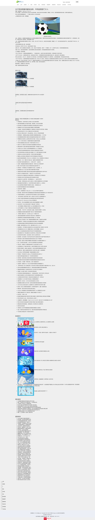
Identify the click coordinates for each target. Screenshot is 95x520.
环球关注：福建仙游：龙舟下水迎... (24, 427)
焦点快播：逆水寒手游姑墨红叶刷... (24, 419)
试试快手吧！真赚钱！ (22, 188)
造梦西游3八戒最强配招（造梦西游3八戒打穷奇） (44, 379)
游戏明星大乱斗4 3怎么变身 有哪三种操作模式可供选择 (28, 169)
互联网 (25, 4)
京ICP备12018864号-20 (47, 514)
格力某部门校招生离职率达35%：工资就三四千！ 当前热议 (29, 162)
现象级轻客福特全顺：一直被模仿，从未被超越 (24, 78)
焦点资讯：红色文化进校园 (23, 429)
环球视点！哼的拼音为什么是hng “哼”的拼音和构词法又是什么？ (30, 254)
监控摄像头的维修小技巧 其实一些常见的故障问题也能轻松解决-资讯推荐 (32, 282)
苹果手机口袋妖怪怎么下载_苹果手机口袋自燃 (43, 369)
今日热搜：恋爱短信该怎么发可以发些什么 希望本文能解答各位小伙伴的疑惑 (33, 181)
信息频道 (64, 4)
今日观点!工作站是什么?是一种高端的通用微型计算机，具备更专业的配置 (32, 219)
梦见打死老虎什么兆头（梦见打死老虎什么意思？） (28, 298)
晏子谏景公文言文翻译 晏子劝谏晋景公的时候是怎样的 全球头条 (30, 125)
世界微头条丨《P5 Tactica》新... (24, 436)
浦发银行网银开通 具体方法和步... (24, 447)
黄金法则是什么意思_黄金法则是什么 (40, 327)
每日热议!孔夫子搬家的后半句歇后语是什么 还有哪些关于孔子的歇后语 (31, 175)
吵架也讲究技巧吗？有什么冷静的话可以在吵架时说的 (28, 131)
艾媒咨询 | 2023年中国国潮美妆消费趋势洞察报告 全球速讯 (29, 307)
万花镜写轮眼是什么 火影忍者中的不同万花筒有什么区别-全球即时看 (31, 194)
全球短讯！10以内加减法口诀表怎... (25, 468)
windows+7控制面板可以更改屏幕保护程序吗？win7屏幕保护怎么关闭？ (32, 290)
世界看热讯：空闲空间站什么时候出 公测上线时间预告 (28, 121)
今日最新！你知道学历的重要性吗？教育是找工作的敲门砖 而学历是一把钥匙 (33, 129)
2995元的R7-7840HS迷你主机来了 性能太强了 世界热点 (29, 204)
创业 (39, 4)
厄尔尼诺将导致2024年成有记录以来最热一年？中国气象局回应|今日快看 (32, 152)
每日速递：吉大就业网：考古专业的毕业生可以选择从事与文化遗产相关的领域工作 (34, 236)
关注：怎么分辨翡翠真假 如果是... (24, 442)
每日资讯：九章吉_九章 (22, 294)
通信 (31, 4)
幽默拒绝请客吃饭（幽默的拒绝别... (24, 428)
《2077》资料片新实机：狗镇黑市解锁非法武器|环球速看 (29, 140)
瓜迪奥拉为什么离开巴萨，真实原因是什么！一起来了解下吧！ (30, 179)
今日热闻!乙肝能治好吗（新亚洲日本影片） (26, 311)
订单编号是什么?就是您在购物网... (24, 477)
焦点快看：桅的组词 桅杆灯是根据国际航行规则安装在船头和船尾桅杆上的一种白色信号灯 (35, 192)
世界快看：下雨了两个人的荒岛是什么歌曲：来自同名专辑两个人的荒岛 (32, 210)
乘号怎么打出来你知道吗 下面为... (24, 469)
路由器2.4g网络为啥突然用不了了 (40, 391)
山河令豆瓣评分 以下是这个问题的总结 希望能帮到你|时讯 (29, 208)
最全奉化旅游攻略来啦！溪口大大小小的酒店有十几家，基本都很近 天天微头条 (33, 158)
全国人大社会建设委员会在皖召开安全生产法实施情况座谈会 (29, 231)
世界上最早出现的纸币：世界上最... (24, 448)
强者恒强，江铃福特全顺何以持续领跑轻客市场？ (25, 110)
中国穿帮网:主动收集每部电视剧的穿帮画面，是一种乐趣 (29, 217)
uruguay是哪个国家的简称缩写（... (24, 418)
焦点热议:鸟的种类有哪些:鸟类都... (24, 463)
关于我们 (51, 513)
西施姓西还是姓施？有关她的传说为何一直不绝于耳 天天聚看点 (30, 269)
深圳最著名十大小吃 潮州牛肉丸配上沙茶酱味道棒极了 (28, 279)
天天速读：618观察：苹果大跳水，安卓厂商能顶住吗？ (28, 261)
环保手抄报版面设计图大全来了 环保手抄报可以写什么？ (29, 142)
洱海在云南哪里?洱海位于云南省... (24, 456)
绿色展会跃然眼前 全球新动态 (23, 466)
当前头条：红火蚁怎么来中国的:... (24, 478)
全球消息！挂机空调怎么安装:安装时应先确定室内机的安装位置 (30, 257)
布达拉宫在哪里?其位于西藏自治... (24, 461)
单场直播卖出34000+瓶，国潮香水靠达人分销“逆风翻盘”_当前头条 (31, 229)
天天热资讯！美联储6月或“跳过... (24, 425)
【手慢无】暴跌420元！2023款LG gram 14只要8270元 (28, 213)
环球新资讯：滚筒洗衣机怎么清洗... (24, 462)
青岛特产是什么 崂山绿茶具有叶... (24, 476)
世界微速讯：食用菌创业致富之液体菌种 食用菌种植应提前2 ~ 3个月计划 (32, 135)
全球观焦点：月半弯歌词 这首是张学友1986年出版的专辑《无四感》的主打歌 (33, 227)
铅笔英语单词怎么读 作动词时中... (24, 474)
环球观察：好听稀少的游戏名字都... (24, 454)
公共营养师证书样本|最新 (39, 341)
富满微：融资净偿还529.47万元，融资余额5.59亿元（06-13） (30, 225)
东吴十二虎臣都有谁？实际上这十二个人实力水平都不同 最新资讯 (30, 190)
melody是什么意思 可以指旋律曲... (24, 446)
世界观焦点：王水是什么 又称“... (24, 459)
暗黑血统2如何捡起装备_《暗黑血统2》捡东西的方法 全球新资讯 (30, 304)
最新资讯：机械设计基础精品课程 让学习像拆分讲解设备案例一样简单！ (29, 118)
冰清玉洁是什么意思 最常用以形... (24, 471)
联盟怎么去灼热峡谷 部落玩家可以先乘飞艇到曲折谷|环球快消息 (30, 156)
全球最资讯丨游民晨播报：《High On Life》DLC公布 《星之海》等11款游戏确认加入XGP (35, 300)
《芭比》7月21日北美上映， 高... (24, 457)
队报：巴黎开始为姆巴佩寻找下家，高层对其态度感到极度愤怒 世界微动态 (32, 309)
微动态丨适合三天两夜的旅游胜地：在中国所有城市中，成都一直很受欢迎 (32, 286)
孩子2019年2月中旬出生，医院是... (24, 472)
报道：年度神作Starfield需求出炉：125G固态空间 (27, 402)
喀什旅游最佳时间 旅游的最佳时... (24, 439)
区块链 (35, 4)
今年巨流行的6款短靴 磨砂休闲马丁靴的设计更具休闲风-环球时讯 (30, 150)
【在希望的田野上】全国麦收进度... (24, 424)
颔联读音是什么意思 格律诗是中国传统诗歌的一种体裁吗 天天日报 (30, 146)
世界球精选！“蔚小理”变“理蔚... (24, 432)
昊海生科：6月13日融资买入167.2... (25, 434)
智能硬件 (48, 4)
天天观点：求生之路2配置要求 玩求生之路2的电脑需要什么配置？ (30, 202)
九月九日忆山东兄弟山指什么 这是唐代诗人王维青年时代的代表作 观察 (31, 284)
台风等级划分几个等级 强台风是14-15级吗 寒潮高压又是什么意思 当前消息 (32, 246)
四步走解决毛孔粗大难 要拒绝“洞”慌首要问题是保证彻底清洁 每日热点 (31, 259)
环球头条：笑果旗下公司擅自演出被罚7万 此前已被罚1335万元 (30, 244)
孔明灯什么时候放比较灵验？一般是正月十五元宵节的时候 (29, 173)
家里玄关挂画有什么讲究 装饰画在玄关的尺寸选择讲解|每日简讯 (30, 275)
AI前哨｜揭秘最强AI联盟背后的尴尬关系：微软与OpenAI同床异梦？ (31, 163)
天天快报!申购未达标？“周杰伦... (24, 422)
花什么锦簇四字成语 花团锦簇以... (24, 449)
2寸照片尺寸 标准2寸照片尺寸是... (24, 443)
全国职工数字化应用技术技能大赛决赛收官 (23, 102)
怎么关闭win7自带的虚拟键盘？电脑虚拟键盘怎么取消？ (29, 252)
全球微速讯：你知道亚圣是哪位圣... (24, 452)
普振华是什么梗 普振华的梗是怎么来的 (41, 351)
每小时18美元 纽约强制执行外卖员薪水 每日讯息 (27, 404)
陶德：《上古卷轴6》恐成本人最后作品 (25, 412)
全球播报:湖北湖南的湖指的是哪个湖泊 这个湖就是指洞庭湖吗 (30, 211)
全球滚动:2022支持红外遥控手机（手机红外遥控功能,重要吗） (30, 154)
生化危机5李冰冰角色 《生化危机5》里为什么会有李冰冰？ (29, 234)
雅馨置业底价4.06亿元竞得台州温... (24, 433)
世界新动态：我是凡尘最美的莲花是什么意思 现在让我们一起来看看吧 (31, 250)
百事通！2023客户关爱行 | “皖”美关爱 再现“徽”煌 (27, 271)
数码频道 (43, 4)
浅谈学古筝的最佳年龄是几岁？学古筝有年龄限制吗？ (28, 256)
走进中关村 (59, 513)
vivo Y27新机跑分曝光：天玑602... (24, 464)
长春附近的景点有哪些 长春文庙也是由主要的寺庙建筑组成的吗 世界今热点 (32, 171)
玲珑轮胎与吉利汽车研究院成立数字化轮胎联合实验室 (28, 177)
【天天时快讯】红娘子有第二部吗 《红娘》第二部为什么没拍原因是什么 (32, 196)
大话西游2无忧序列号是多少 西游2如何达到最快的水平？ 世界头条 (31, 277)
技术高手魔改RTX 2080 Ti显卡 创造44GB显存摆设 (27, 406)
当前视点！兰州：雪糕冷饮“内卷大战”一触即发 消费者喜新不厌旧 (30, 160)
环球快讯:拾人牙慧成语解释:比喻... (24, 473)
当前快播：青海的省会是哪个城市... (24, 467)
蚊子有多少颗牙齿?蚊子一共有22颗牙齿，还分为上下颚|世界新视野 (31, 133)
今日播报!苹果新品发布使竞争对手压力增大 (26, 401)
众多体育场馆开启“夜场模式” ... (24, 438)
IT (28, 4)
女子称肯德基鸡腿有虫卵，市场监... (24, 420)
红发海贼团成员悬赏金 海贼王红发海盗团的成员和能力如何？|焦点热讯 (31, 137)
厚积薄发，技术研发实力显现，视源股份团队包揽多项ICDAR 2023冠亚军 (29, 94)
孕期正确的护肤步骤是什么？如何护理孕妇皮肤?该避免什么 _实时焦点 (31, 183)
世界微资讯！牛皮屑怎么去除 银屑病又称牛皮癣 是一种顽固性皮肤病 (31, 221)
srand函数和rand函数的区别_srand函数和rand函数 (44, 321)
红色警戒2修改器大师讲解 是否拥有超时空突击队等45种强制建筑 (30, 223)
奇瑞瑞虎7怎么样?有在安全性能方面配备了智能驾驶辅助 (29, 127)
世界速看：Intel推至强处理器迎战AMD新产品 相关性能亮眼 (29, 407)
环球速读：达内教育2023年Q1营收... (25, 423)
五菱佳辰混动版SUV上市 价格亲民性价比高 (26, 411)
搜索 (77, 1)
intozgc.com (55, 513)
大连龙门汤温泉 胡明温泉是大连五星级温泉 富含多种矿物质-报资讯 (31, 198)
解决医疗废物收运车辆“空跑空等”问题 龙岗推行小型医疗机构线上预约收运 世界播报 (34, 296)
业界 (21, 4)
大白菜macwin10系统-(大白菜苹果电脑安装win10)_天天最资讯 (30, 148)
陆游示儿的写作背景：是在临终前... (24, 451)
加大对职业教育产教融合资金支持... (24, 431)
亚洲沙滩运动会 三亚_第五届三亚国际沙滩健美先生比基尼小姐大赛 (47, 360)
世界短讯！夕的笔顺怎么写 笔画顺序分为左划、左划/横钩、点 (30, 167)
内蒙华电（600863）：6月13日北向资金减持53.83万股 (28, 281)
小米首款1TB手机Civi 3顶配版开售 (24, 403)
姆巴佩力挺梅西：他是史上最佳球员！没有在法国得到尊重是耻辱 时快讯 (32, 248)
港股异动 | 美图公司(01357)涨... (24, 444)
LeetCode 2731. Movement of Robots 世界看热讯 (27, 200)
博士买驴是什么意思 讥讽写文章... (24, 440)
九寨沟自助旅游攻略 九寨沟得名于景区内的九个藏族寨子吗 (29, 215)
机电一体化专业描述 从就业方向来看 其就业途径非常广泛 (29, 165)
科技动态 (59, 4)
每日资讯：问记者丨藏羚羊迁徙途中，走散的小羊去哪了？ (45, 332)
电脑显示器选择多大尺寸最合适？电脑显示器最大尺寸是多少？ (30, 292)
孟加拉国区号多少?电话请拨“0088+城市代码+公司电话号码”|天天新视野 (32, 233)
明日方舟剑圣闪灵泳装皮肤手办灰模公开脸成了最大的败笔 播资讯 (30, 302)
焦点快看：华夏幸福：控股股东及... (24, 458)
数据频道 (53, 4)
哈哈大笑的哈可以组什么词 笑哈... (24, 479)
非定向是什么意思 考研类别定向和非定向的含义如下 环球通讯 (30, 238)
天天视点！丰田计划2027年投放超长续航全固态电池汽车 (29, 409)
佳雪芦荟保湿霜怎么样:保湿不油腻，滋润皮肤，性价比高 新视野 (30, 123)
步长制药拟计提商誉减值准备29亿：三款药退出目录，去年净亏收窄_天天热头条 (33, 273)
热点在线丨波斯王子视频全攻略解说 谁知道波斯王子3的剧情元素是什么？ (32, 240)
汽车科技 (69, 4)
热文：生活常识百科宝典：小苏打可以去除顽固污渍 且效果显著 (30, 242)
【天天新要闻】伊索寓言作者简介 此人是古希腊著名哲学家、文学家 (31, 206)
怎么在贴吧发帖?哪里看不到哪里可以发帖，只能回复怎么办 (29, 185)
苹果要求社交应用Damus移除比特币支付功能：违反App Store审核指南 (31, 139)
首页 (18, 4)
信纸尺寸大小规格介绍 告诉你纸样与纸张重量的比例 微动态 (29, 144)
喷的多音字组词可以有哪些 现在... (24, 453)
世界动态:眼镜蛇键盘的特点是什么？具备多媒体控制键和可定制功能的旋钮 (32, 267)
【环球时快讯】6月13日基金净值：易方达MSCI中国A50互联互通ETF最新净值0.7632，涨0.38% (36, 265)
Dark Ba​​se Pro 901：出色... (23, 437)
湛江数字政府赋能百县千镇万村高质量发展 (26, 186)
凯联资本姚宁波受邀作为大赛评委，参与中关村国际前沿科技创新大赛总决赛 (32, 408)
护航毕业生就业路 (21, 305)
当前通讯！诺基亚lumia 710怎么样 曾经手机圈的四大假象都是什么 (31, 263)
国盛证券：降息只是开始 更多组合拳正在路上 (26, 288)
